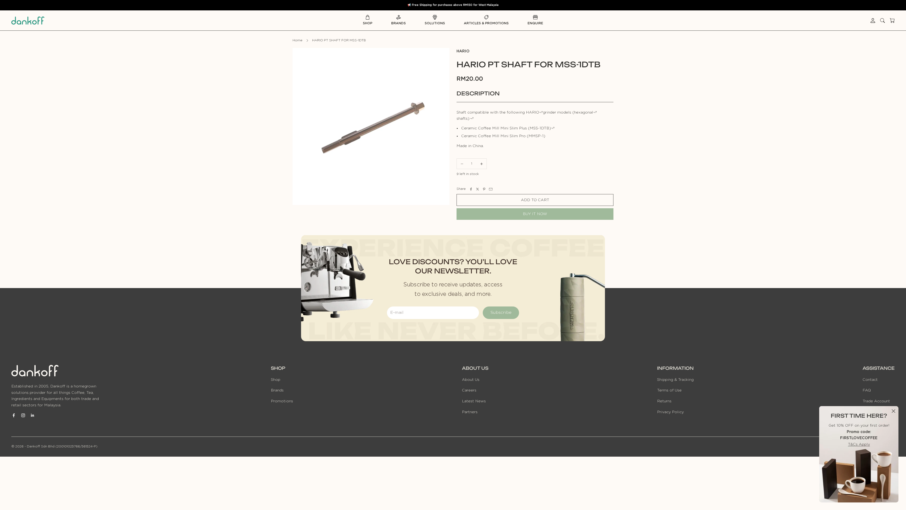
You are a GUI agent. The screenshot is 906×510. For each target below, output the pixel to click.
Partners (470, 412)
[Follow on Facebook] (13, 415)
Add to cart (535, 200)
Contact (870, 380)
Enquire (535, 23)
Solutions (435, 23)
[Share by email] (491, 189)
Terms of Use (669, 390)
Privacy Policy (670, 412)
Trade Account (876, 401)
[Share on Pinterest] (484, 189)
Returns (664, 401)
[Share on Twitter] (477, 189)
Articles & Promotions (486, 23)
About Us (470, 380)
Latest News (474, 401)
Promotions (282, 401)
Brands (398, 23)
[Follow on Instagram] (23, 415)
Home (297, 40)
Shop (367, 23)
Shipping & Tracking (675, 380)
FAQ (867, 390)
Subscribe (501, 312)
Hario (463, 51)
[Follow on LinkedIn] (32, 415)
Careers (469, 390)
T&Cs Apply (859, 444)
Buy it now (535, 214)
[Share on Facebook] (471, 189)
